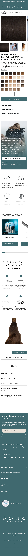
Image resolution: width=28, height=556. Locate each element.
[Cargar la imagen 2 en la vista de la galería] (14, 47)
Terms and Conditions (18, 540)
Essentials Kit (10, 238)
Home (2, 11)
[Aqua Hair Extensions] (10, 7)
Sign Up (14, 436)
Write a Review (19, 352)
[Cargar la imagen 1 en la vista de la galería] (4, 47)
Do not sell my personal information (14, 547)
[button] (2, 7)
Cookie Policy (14, 543)
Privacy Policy (5, 449)
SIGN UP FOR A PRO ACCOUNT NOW (14, 158)
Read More (4, 70)
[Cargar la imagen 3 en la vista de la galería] (23, 47)
